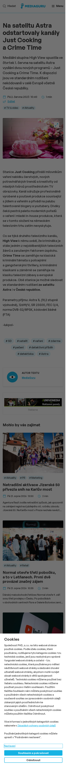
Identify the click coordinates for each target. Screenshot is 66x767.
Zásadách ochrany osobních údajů (36, 725)
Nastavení (9, 745)
